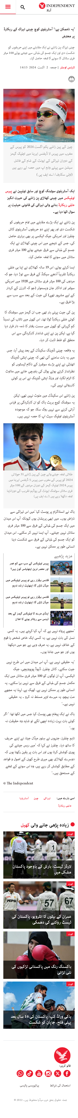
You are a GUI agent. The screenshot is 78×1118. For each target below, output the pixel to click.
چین (36, 798)
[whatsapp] (20, 1073)
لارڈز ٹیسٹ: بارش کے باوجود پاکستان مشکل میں (42, 869)
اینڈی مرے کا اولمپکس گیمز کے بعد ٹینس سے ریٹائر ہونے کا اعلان (28, 616)
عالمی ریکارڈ (66, 205)
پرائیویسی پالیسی (29, 1085)
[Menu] (8, 7)
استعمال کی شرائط (60, 1085)
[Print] (71, 79)
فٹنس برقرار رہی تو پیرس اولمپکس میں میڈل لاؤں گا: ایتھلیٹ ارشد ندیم (27, 583)
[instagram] (48, 1073)
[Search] (22, 7)
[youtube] (38, 1073)
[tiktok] (29, 1073)
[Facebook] (67, 1073)
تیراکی (47, 798)
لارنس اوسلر (67, 67)
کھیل (25, 825)
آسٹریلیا (24, 798)
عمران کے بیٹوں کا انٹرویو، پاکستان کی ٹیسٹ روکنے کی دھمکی (41, 919)
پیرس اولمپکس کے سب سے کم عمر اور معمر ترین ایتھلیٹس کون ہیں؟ (29, 566)
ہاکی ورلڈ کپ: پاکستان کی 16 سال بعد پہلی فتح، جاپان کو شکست (41, 1019)
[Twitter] (57, 1073)
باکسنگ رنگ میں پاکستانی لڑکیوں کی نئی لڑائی (41, 970)
